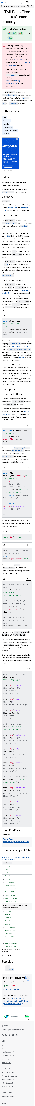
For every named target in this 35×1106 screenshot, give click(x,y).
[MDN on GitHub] (3, 1035)
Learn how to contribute (11, 989)
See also (6, 133)
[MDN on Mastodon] (13, 1035)
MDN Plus (5, 1059)
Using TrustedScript (12, 394)
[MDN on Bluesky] (6, 1035)
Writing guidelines (8, 1080)
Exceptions (7, 196)
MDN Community (8, 1072)
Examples (6, 124)
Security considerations (14, 280)
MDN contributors (18, 998)
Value (5, 118)
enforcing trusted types (20, 347)
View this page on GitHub (12, 1001)
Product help (6, 1063)
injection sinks (18, 60)
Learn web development (10, 1100)
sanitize (21, 358)
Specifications (8, 127)
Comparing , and (16, 633)
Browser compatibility (10, 130)
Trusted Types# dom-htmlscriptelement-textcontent (16, 840)
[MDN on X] (10, 1035)
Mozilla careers (7, 1052)
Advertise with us (8, 1056)
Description (6, 121)
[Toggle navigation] (31, 2)
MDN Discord (6, 1083)
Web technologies (8, 1096)
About (4, 1045)
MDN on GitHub (7, 1087)
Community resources (9, 1076)
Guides (4, 1103)
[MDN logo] (6, 1026)
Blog (3, 1048)
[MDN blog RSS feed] (17, 1035)
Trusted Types (12, 208)
